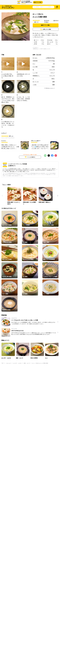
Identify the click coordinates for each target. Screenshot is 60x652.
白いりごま (36, 81)
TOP (2, 363)
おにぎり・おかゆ (17, 363)
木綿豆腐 (35, 60)
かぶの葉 (35, 66)
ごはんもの (8, 363)
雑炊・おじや (27, 363)
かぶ (34, 63)
